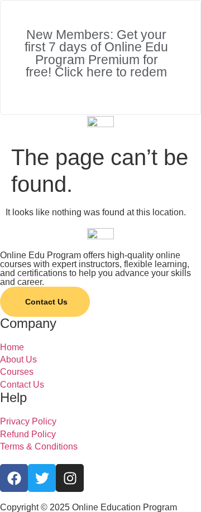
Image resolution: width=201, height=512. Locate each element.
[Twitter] (42, 478)
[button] (100, 133)
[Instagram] (70, 478)
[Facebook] (14, 478)
